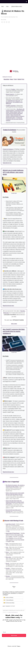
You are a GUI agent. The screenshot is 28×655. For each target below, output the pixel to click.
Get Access (14, 635)
